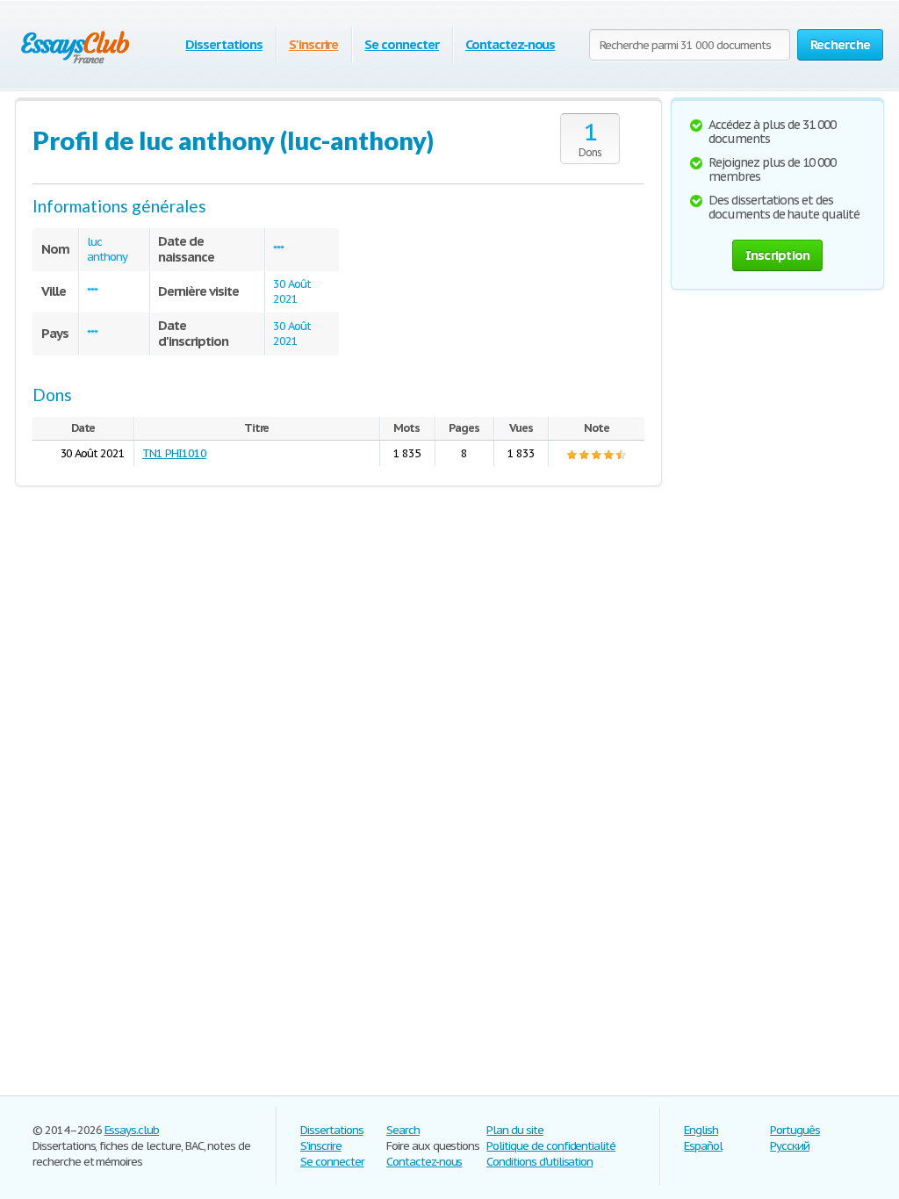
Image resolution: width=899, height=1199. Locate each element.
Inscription (777, 255)
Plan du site (514, 1130)
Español (703, 1145)
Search (403, 1130)
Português (795, 1130)
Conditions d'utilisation (539, 1161)
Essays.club (132, 1130)
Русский (789, 1145)
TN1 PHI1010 (174, 453)
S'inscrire (314, 44)
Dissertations (223, 44)
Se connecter (401, 44)
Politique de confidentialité (550, 1145)
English (701, 1130)
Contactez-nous (510, 44)
